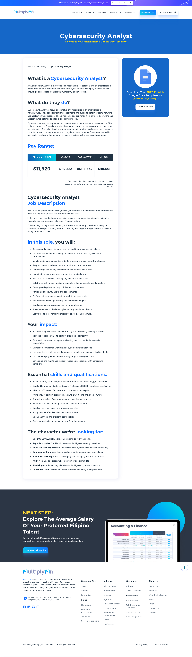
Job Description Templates (133, 606)
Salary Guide (132, 600)
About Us (153, 590)
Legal (106, 620)
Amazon (107, 595)
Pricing (129, 586)
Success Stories (133, 612)
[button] (77, 12)
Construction (110, 608)
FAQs (151, 604)
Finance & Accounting (86, 610)
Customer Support (90, 621)
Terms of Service (161, 644)
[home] (24, 12)
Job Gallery (41, 66)
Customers (102, 12)
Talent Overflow (134, 590)
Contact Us (154, 608)
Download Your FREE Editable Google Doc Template (96, 41)
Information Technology (109, 613)
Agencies (108, 599)
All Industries (110, 586)
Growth (84, 590)
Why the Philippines (158, 595)
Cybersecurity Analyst (60, 66)
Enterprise (86, 595)
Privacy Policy (142, 644)
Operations (86, 616)
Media (151, 599)
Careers (152, 612)
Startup (84, 586)
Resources (114, 12)
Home (30, 66)
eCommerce (109, 590)
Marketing (86, 605)
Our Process (154, 586)
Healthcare (109, 624)
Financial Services (112, 604)
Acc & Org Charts (134, 616)
